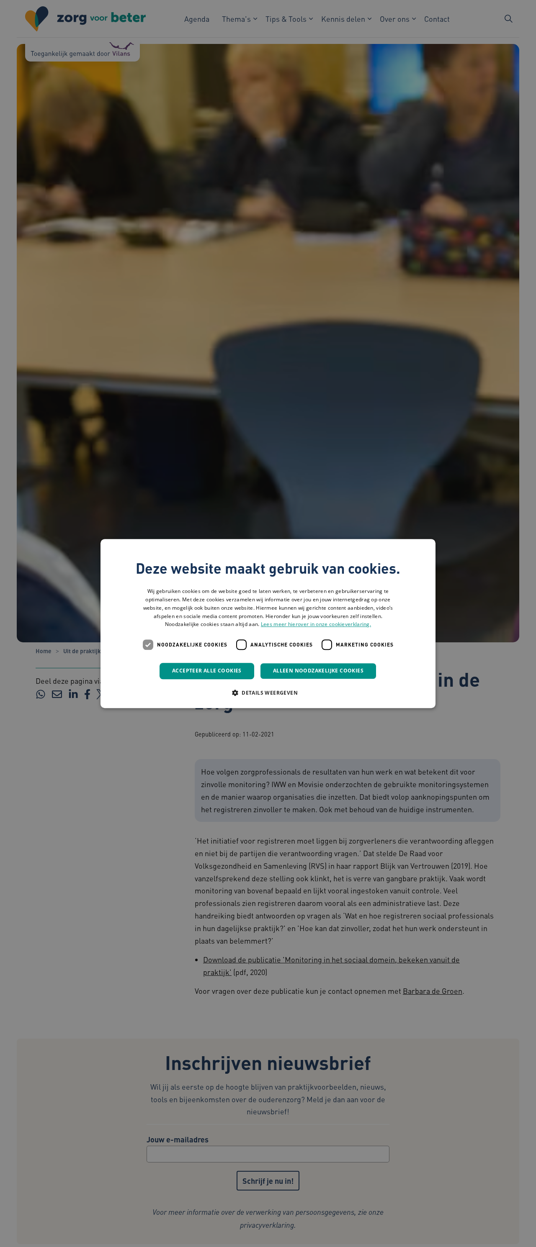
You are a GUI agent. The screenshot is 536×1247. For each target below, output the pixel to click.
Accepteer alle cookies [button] (207, 670)
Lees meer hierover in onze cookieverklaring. (316, 624)
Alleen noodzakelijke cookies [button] (318, 670)
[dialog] (268, 623)
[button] (268, 693)
